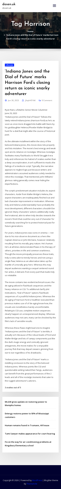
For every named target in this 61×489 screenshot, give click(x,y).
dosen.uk (8, 4)
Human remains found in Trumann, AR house (27, 425)
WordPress (37, 480)
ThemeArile (32, 483)
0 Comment (47, 100)
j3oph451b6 (30, 100)
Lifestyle (9, 65)
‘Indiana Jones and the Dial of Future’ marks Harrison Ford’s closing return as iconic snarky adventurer (27, 82)
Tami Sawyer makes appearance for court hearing (30, 433)
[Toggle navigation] (54, 5)
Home (30, 31)
